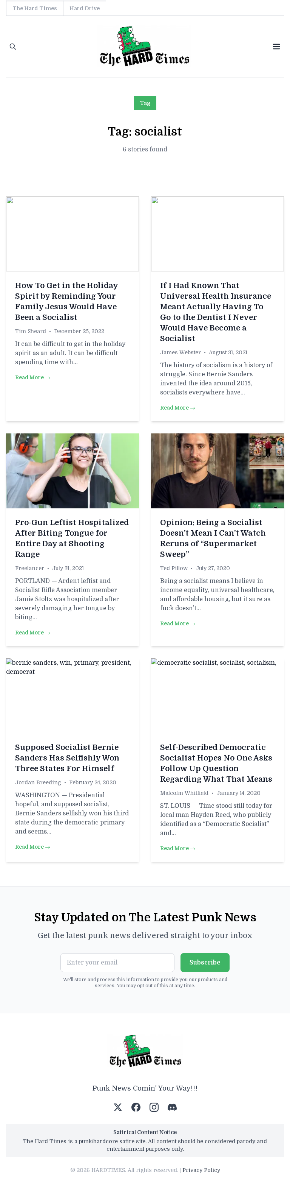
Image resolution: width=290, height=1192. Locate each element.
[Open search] (13, 46)
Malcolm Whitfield (184, 793)
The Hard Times (34, 8)
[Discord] (172, 1107)
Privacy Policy (201, 1170)
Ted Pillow (174, 568)
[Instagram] (154, 1107)
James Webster (180, 352)
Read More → (32, 377)
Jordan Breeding (38, 782)
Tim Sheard (30, 331)
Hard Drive (84, 8)
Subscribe (205, 962)
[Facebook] (135, 1107)
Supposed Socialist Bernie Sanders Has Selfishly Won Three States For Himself (67, 758)
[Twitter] (117, 1107)
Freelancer (29, 568)
